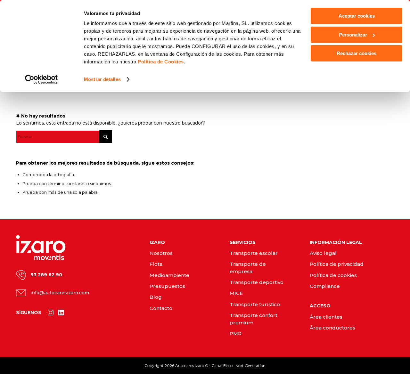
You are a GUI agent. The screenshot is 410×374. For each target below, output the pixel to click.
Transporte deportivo (256, 282)
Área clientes (326, 317)
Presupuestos (167, 286)
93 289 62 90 (46, 275)
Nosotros (161, 253)
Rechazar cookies (356, 53)
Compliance (325, 286)
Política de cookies (333, 275)
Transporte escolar (254, 253)
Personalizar (353, 34)
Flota (156, 264)
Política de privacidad (337, 264)
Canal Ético (222, 365)
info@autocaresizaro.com (59, 293)
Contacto (161, 308)
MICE (236, 293)
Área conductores (332, 328)
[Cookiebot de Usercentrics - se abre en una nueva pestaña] (41, 79)
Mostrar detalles (102, 79)
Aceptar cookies (357, 16)
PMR (236, 333)
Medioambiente (169, 275)
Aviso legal (323, 253)
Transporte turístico (255, 304)
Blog (156, 297)
